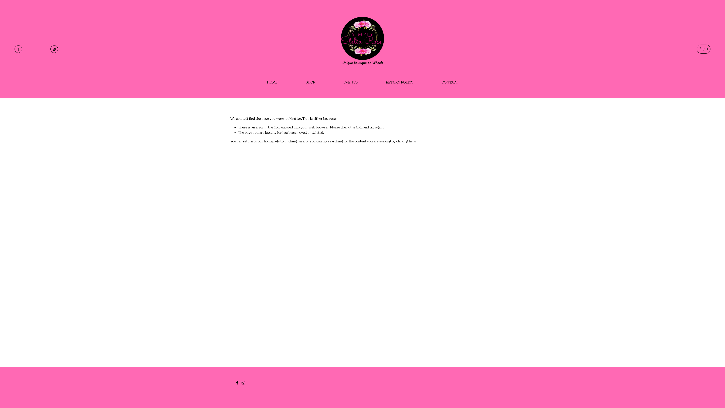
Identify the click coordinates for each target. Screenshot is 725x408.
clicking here (294, 141)
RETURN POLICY (399, 82)
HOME (272, 82)
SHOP (310, 82)
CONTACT (450, 82)
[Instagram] (54, 49)
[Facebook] (18, 49)
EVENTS (350, 82)
